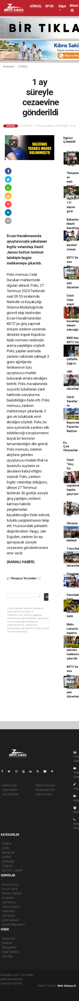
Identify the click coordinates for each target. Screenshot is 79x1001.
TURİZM (7, 866)
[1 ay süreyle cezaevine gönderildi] (29, 147)
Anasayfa (9, 66)
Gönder (47, 596)
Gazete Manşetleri (13, 924)
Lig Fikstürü (9, 902)
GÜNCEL (36, 6)
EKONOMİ (8, 861)
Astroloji (7, 956)
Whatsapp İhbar (45, 789)
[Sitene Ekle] (54, 771)
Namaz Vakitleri (12, 893)
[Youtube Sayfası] (25, 771)
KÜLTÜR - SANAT (12, 870)
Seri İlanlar (8, 915)
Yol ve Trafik (9, 889)
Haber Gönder (44, 794)
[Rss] (39, 771)
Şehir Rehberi (10, 920)
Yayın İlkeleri (9, 789)
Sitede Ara (8, 938)
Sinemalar (8, 911)
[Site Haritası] (47, 771)
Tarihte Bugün (11, 906)
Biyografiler (9, 947)
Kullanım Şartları (45, 785)
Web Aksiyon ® (67, 985)
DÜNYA (6, 857)
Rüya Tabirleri (10, 951)
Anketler (7, 943)
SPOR (49, 6)
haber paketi (18, 987)
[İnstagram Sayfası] (18, 771)
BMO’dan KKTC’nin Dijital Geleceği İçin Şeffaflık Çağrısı (73, 350)
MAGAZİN (8, 852)
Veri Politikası (10, 794)
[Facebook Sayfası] (3, 771)
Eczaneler (8, 897)
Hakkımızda (9, 785)
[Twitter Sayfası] (11, 771)
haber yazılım (16, 992)
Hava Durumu (10, 884)
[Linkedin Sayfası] (32, 771)
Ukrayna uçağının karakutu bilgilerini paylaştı (73, 532)
